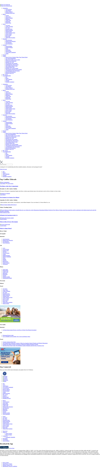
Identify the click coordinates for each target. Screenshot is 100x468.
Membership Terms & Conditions (10, 466)
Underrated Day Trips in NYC (12, 64)
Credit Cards (8, 20)
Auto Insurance (8, 40)
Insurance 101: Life (9, 62)
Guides (4, 56)
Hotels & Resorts (9, 30)
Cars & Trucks (8, 9)
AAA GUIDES (6, 440)
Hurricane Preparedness (10, 72)
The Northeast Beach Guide (11, 65)
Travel (4, 24)
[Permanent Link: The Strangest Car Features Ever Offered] (5, 193)
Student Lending (9, 18)
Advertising (5, 439)
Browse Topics (8, 434)
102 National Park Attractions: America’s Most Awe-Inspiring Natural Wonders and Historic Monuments (25, 343)
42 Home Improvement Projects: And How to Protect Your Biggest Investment (19, 330)
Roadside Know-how (10, 13)
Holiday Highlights (7, 256)
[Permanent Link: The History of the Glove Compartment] (4, 182)
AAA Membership (7, 75)
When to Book (6, 303)
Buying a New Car (9, 73)
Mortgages (7, 19)
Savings (7, 15)
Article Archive (8, 433)
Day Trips (7, 27)
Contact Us (5, 436)
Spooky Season (6, 262)
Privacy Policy (6, 462)
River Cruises (8, 35)
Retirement (7, 21)
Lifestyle (4, 45)
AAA (4, 248)
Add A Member (8, 79)
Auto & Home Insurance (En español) (13, 69)
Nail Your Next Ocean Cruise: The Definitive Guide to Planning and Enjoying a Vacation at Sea (23, 345)
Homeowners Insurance (10, 41)
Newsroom (5, 438)
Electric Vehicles (9, 11)
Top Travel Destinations (10, 58)
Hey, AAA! (5, 74)
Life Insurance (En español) (11, 63)
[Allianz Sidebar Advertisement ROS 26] (10, 322)
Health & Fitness (9, 47)
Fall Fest (4, 251)
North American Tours (10, 32)
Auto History (8, 10)
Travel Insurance (9, 43)
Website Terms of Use (7, 465)
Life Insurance (8, 42)
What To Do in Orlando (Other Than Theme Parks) (16, 57)
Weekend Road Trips (9, 67)
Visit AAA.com (3, 169)
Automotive (5, 8)
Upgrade (7, 80)
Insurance (5, 38)
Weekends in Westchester (10, 61)
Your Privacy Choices (7, 463)
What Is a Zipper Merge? (6, 228)
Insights (4, 259)
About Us (5, 432)
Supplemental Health (7, 278)
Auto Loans (8, 16)
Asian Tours (5, 290)
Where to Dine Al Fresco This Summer (9, 221)
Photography (5, 261)
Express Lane (6, 250)
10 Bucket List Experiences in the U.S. (9, 215)
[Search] (0, 160)
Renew (7, 78)
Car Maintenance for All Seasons (12, 70)
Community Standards (10, 437)
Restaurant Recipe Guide (8, 335)
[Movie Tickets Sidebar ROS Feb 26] (8, 204)
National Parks (8, 31)
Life (3, 383)
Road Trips (7, 36)
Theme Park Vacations (10, 37)
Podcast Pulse (8, 51)
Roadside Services (7, 398)
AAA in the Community (10, 52)
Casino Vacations (9, 26)
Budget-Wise (8, 22)
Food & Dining (8, 46)
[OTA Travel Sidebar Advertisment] (10, 364)
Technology (8, 49)
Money (4, 14)
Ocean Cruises (8, 34)
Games (6, 53)
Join (6, 77)
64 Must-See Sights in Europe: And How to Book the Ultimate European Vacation (20, 344)
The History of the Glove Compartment (9, 186)
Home (6, 48)
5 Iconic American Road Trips (9, 342)
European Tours (8, 29)
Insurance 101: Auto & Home (11, 68)
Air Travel (7, 25)
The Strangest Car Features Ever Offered (9, 197)
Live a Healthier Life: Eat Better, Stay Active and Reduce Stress (16, 336)
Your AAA (5, 431)
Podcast (4, 54)
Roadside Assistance (9, 81)
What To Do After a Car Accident (12, 59)
